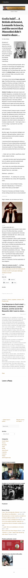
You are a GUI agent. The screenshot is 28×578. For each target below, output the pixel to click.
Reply (3, 373)
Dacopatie (4, 444)
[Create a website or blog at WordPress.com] (14, 572)
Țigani (3, 446)
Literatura (19, 299)
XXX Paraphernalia (6, 457)
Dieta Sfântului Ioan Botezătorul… (9, 514)
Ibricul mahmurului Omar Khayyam (10, 530)
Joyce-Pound (5, 450)
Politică (3, 455)
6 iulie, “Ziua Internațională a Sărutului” (11, 512)
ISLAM (3, 448)
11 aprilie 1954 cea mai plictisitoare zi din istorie (13, 527)
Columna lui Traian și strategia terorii (10, 519)
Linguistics (14, 299)
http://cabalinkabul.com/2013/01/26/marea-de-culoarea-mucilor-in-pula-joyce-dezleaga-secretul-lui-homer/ (13, 270)
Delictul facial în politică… (6, 420)
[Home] (14, 8)
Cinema (9, 299)
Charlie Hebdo (5, 441)
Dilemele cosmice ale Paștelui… (20, 420)
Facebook (4, 504)
